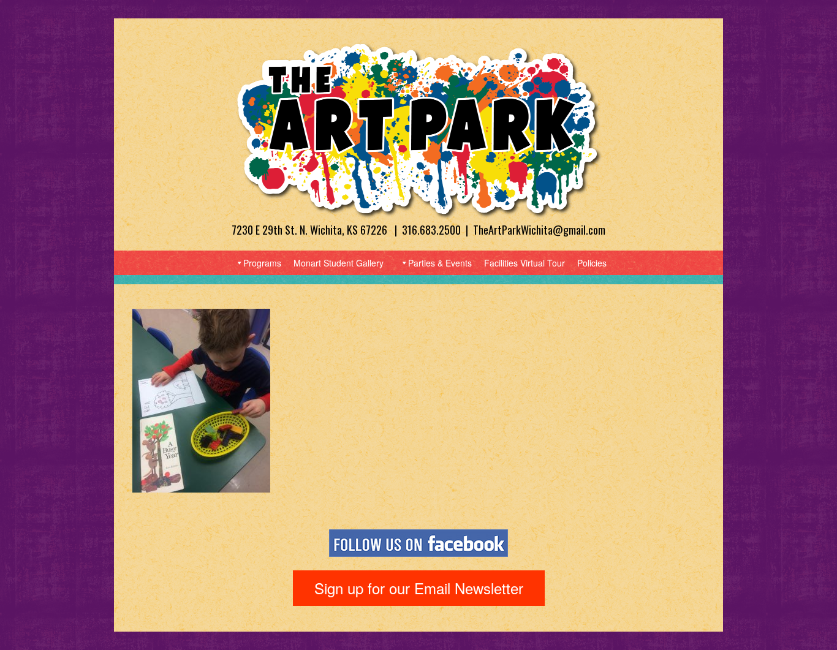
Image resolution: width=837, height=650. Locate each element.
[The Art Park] (418, 129)
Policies (592, 263)
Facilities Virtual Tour (524, 263)
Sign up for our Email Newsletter (418, 588)
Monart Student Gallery (339, 263)
